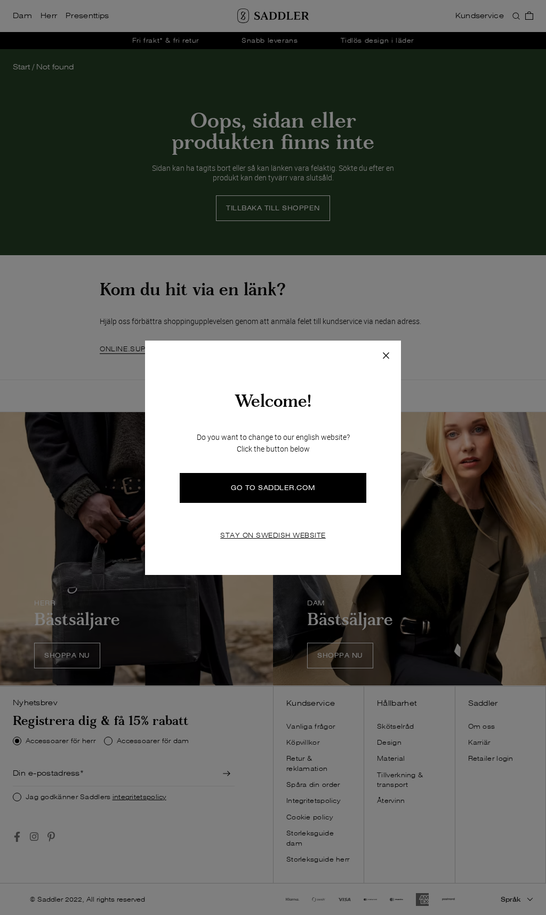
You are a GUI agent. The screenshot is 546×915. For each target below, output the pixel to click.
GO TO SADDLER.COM (273, 488)
